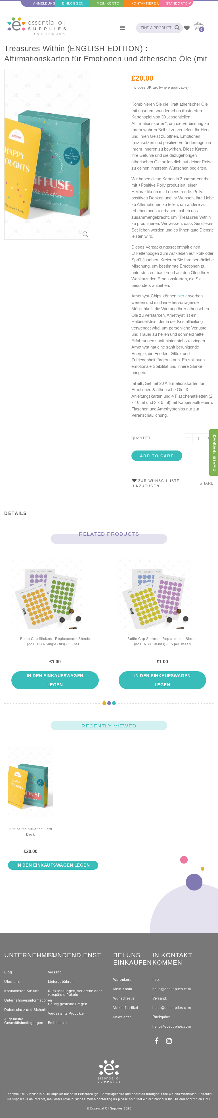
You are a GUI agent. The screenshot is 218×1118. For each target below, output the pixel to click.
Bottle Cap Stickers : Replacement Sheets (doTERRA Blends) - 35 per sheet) (162, 641)
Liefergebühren (61, 982)
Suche (175, 28)
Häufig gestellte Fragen (67, 1004)
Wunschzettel (124, 998)
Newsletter (122, 1017)
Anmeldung (44, 3)
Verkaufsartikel (125, 1008)
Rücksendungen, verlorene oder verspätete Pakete (75, 993)
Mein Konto (108, 3)
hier (180, 295)
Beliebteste (57, 1023)
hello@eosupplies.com (171, 989)
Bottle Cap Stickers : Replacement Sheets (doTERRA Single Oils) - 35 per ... (55, 641)
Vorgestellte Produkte (66, 1013)
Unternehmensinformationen (28, 1000)
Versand (55, 972)
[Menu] (122, 28)
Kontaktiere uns (145, 3)
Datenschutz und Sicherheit (27, 1010)
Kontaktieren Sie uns (21, 991)
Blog (8, 972)
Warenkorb (122, 980)
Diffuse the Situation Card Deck (30, 832)
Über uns (12, 982)
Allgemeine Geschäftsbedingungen (23, 1021)
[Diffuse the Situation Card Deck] (30, 786)
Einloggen (72, 3)
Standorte (177, 3)
